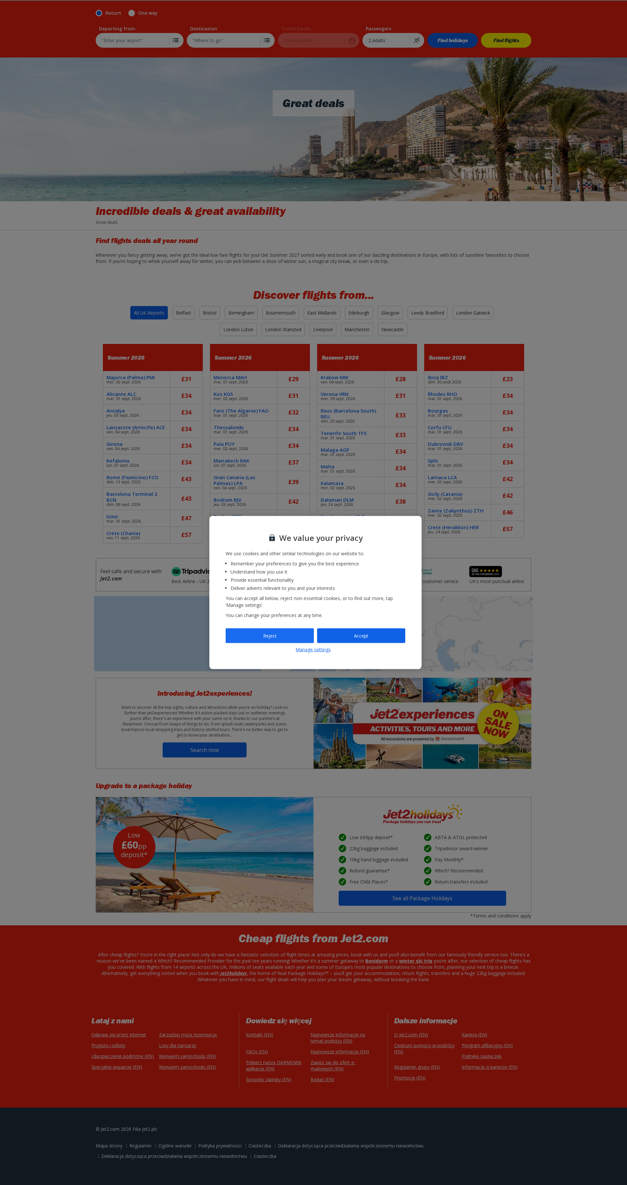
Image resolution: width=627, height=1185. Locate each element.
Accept (361, 635)
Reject (270, 635)
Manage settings (313, 649)
